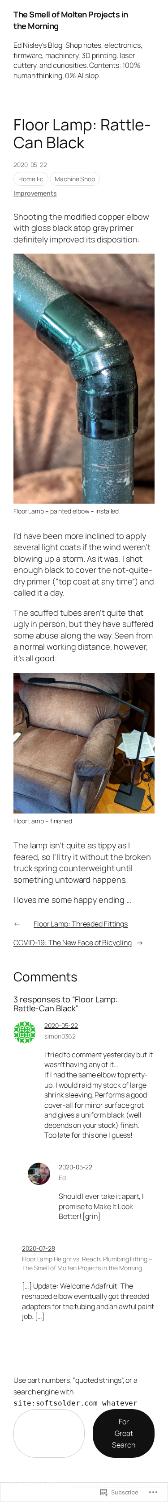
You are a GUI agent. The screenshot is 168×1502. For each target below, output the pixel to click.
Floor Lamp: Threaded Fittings (81, 924)
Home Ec (30, 179)
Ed (62, 1177)
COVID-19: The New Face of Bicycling (72, 942)
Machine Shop (75, 179)
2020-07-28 (38, 1248)
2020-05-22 (61, 1025)
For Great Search (123, 1433)
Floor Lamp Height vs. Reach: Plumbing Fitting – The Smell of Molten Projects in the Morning (87, 1263)
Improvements (35, 193)
